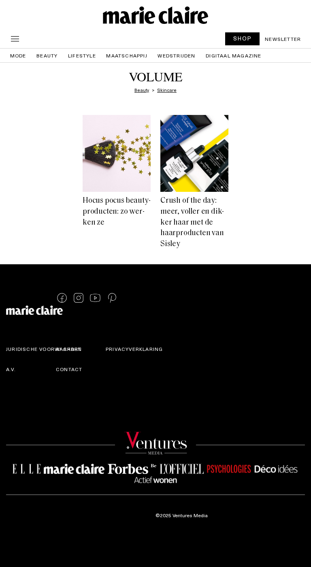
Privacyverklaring (134, 349)
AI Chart (69, 349)
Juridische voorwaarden (44, 349)
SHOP (242, 38)
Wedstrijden (176, 55)
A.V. (11, 369)
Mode (18, 55)
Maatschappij (126, 55)
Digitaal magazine (233, 55)
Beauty (47, 55)
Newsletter (283, 38)
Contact (69, 369)
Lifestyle (82, 55)
